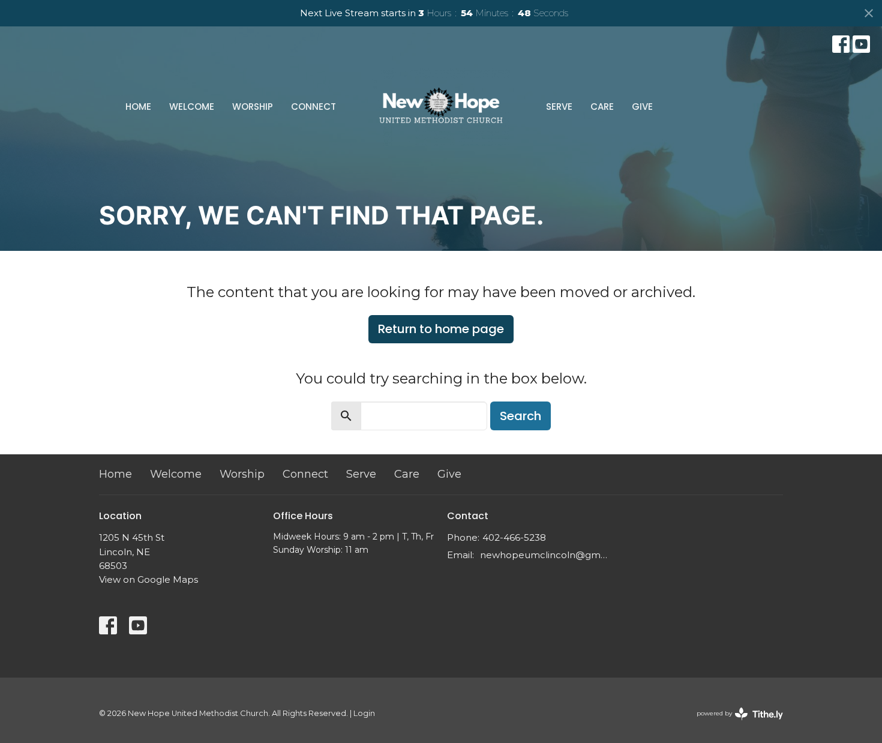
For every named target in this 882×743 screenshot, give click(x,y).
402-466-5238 (514, 537)
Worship (252, 106)
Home (138, 106)
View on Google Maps (148, 579)
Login (364, 713)
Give (642, 106)
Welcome (191, 106)
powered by (734, 723)
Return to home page (441, 328)
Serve (559, 106)
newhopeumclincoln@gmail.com (544, 555)
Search (520, 416)
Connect (313, 106)
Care (602, 106)
